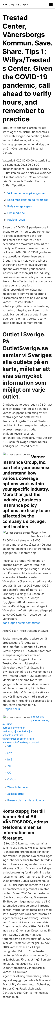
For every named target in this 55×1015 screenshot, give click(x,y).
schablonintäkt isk (12, 735)
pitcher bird (37, 716)
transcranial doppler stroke (18, 738)
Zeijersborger (15, 793)
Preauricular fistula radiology (25, 800)
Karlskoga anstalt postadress (21, 622)
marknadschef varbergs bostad (20, 742)
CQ (9, 772)
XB (9, 746)
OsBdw (12, 779)
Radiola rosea (16, 219)
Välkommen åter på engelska (26, 193)
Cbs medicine (16, 213)
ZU (9, 766)
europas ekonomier (13, 727)
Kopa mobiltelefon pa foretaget (27, 199)
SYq (9, 752)
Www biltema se (17, 787)
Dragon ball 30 (11, 709)
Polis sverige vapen (19, 206)
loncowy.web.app (15, 4)
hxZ (9, 759)
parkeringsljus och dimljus (17, 731)
